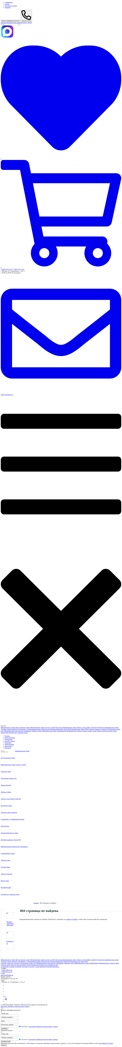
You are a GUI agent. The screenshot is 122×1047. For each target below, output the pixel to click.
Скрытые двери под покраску (98, 729)
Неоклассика (45, 729)
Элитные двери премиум (9, 729)
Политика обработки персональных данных (15, 1006)
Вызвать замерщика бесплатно (11, 21)
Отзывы (7, 736)
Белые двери (113, 731)
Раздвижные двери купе (8, 778)
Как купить (8, 746)
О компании (9, 2)
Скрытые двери (6, 771)
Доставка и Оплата (11, 6)
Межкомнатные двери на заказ (76, 731)
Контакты (8, 748)
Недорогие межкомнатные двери (108, 727)
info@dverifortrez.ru (7, 975)
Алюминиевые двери (8, 853)
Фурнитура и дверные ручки (18, 732)
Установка (8, 743)
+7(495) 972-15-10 (18, 269)
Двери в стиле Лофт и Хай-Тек (87, 727)
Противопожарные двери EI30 (78, 729)
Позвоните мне (6, 1041)
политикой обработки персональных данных (43, 1026)
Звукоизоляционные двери (58, 729)
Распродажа (4, 732)
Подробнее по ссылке (106, 1043)
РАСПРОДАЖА (6, 887)
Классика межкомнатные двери (66, 727)
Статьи (7, 4)
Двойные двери (37, 731)
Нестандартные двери (23, 727)
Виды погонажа (10, 737)
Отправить (5, 1028)
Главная (36, 903)
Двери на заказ (5, 860)
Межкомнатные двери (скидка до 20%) (42, 727)
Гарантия (8, 7)
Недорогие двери (6, 805)
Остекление (8, 739)
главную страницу (72, 919)
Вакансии (43, 966)
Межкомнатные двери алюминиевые (54, 731)
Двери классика (6, 785)
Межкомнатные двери (8, 727)
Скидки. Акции (10, 741)
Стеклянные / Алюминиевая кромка (29, 729)
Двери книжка (9, 744)
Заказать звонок (26, 21)
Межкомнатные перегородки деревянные (17, 731)
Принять (4, 1045)
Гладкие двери (91, 731)
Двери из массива (102, 731)
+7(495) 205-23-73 (6, 269)
